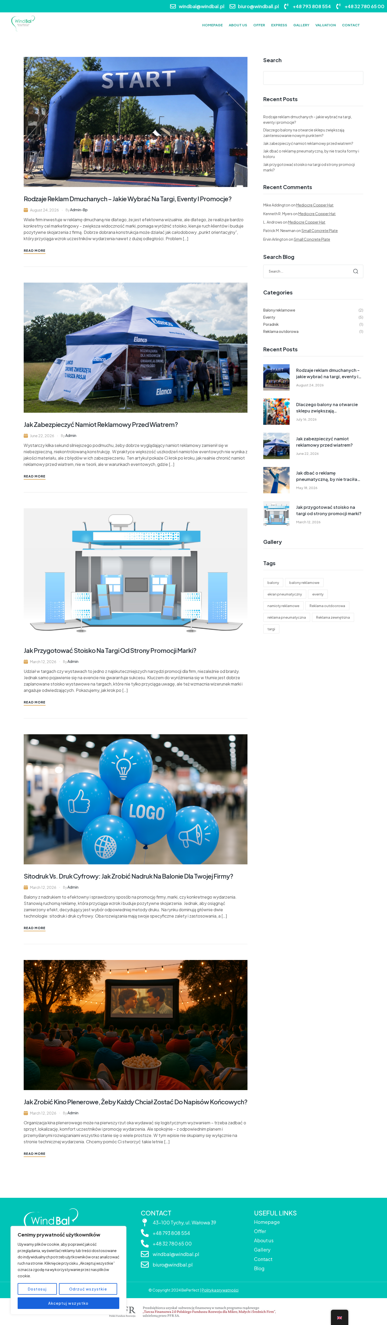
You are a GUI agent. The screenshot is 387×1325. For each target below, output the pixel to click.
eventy (318, 594)
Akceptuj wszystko (68, 1303)
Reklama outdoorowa (327, 606)
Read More (35, 251)
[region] (68, 1270)
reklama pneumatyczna (286, 617)
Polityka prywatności (220, 1290)
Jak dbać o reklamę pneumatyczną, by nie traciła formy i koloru (326, 476)
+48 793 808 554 (171, 1233)
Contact (263, 1259)
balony (273, 582)
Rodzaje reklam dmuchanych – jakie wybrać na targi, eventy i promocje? (127, 199)
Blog (259, 1268)
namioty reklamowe (283, 606)
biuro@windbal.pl (173, 1265)
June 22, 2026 (42, 435)
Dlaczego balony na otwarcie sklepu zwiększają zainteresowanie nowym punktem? (327, 408)
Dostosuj (37, 1289)
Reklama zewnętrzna (333, 617)
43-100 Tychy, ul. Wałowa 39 (184, 1222)
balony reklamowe (304, 582)
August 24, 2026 (44, 210)
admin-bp (79, 209)
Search (272, 60)
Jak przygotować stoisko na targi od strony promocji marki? (110, 650)
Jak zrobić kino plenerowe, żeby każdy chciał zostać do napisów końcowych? (135, 1102)
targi (271, 629)
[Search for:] (313, 271)
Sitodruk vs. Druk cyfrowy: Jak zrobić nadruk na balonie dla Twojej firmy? (128, 876)
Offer (260, 1231)
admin (70, 435)
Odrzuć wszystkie (88, 1289)
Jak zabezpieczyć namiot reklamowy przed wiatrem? (101, 424)
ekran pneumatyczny (284, 594)
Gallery (262, 1250)
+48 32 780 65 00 (172, 1243)
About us (264, 1240)
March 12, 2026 (43, 661)
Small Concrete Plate (319, 230)
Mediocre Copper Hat (315, 205)
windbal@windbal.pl (176, 1254)
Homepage (267, 1222)
